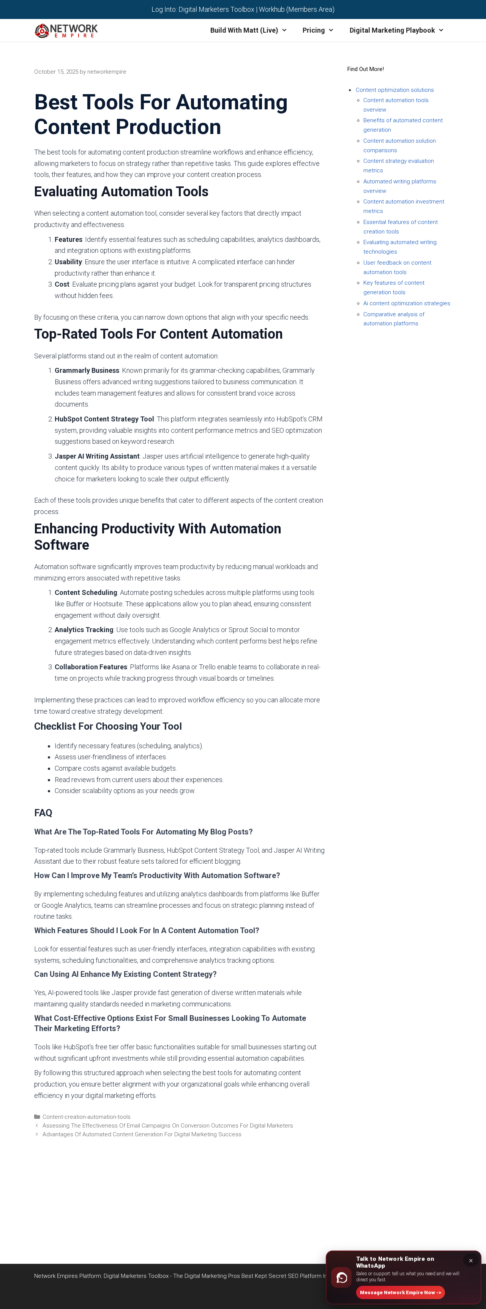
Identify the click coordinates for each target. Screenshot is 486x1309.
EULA (98, 1234)
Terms (98, 1211)
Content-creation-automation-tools (87, 1116)
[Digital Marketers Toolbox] (68, 30)
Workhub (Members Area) (297, 9)
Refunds (98, 1222)
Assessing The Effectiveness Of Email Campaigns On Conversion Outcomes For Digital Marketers (168, 1125)
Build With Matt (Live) (244, 30)
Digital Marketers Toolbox (216, 9)
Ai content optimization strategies (406, 303)
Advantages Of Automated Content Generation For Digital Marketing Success (142, 1134)
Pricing (314, 30)
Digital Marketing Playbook (392, 30)
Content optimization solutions (395, 90)
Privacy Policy (98, 1200)
